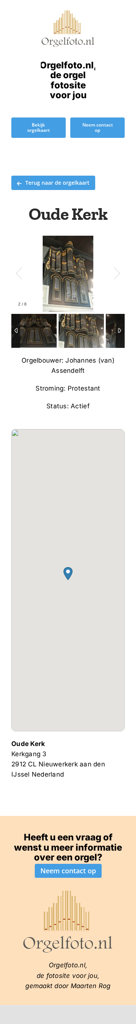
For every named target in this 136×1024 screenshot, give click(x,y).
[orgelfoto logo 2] (68, 12)
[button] (68, 573)
